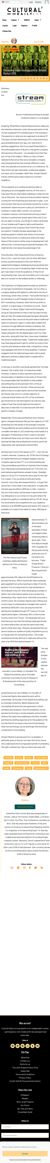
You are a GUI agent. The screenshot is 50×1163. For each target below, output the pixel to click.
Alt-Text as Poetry (25, 1108)
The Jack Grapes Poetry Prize (25, 1067)
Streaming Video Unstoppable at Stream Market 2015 (24, 71)
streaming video (22, 762)
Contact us (25, 1061)
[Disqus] (25, 911)
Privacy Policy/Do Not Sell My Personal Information (25, 1159)
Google (6, 768)
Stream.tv (8, 762)
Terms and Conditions (25, 1074)
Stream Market (41, 757)
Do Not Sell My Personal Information (25, 1081)
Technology (14, 49)
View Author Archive (25, 807)
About (37, 20)
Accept (25, 1154)
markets (29, 757)
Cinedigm (8, 757)
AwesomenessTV (41, 768)
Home (4, 20)
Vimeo (28, 768)
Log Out (5, 25)
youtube (35, 762)
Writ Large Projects (25, 1102)
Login (31, 2)
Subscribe (25, 1071)
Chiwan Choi (6, 31)
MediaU (25, 1098)
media (44, 762)
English (7, 2)
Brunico (19, 757)
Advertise (25, 1057)
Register (38, 2)
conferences (17, 768)
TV (5, 49)
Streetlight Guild (25, 1112)
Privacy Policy (25, 1077)
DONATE (27, 20)
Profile (34, 25)
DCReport (25, 1095)
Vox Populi (25, 1105)
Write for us (25, 1064)
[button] (28, 78)
